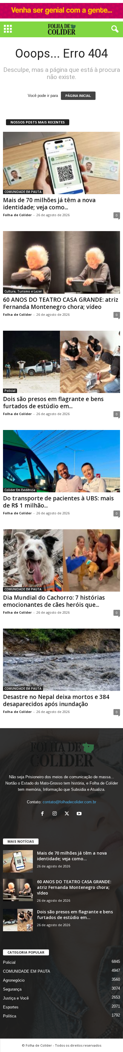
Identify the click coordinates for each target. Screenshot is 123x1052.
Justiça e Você (16, 998)
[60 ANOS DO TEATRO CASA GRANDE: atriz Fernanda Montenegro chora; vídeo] (61, 262)
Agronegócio (13, 980)
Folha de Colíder (17, 215)
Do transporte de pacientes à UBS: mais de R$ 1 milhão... (58, 501)
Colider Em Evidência (19, 490)
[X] (68, 814)
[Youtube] (79, 814)
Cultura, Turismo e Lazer (23, 291)
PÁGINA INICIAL (78, 96)
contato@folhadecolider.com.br (69, 802)
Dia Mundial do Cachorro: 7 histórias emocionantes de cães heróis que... (54, 601)
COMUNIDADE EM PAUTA (22, 192)
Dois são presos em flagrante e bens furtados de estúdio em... (53, 402)
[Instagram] (56, 814)
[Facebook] (44, 814)
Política (9, 1016)
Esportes (11, 1007)
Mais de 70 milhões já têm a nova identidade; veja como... (49, 203)
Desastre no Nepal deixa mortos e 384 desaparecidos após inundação (56, 700)
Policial (10, 391)
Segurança (12, 989)
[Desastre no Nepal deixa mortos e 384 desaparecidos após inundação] (61, 660)
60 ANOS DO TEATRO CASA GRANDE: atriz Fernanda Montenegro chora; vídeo (60, 303)
